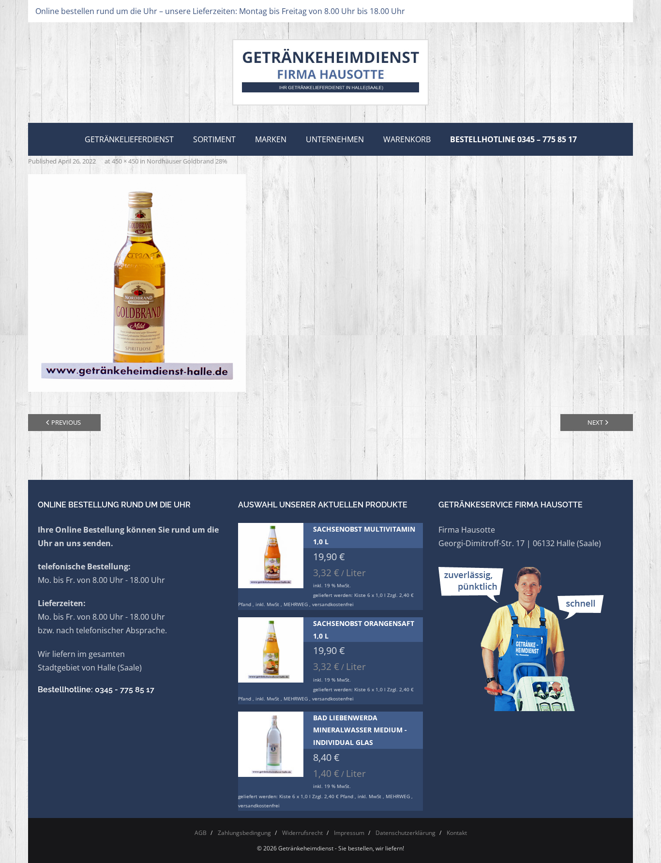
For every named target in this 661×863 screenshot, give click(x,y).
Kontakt (457, 833)
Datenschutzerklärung (406, 833)
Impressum (349, 833)
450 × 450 (125, 161)
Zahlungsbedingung (244, 833)
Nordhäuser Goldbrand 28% (187, 161)
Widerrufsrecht (302, 833)
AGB (201, 833)
